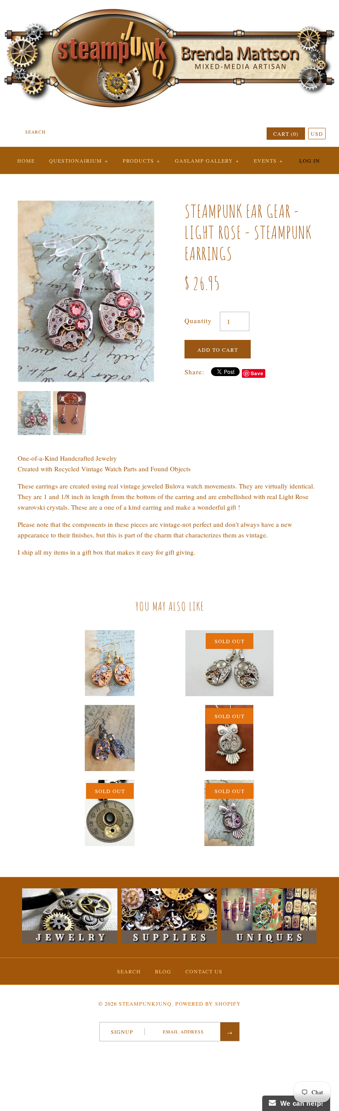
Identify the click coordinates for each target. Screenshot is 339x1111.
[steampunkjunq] (169, 7)
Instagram (184, 1053)
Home (26, 160)
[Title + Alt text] (69, 941)
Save (257, 373)
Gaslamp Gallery (207, 160)
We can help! (300, 1103)
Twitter (161, 1053)
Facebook (149, 1053)
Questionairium (78, 160)
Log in (309, 160)
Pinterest (172, 1053)
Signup (122, 1031)
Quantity (198, 320)
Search (129, 971)
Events (268, 160)
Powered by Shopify (208, 1003)
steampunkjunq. (146, 1003)
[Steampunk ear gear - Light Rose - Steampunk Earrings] (86, 205)
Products (141, 160)
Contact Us (203, 971)
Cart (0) (285, 133)
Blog (163, 971)
